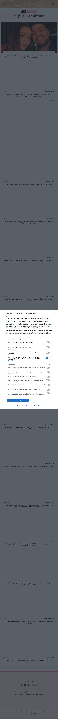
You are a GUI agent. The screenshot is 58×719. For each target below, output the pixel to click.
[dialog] (29, 359)
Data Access (29, 405)
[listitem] (29, 339)
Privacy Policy (37, 405)
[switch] (48, 342)
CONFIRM (18, 400)
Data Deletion (20, 405)
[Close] (55, 313)
